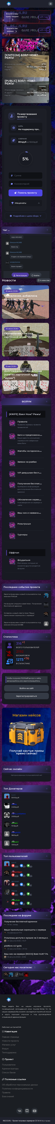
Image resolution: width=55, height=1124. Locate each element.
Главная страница (10, 1037)
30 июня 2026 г (12, 329)
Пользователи (8, 1065)
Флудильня (23, 560)
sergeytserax (15, 262)
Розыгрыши (24, 523)
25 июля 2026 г (12, 291)
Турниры (22, 534)
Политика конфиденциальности (17, 1088)
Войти (36, 276)
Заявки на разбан (27, 462)
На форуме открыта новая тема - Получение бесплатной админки (23, 605)
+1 (23, 642)
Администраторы (10, 1068)
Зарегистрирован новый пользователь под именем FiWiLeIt (22, 595)
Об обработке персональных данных (20, 1085)
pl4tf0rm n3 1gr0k (13, 946)
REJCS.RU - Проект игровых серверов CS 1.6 (21, 1121)
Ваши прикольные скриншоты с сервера (25, 930)
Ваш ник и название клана (32, 513)
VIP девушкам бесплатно (31, 472)
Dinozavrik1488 (16, 242)
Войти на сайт (26, 688)
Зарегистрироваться (26, 696)
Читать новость (12, 313)
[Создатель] (7, 233)
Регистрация (21, 276)
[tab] (25, 203)
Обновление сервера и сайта (33, 499)
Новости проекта (10, 1041)
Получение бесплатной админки (35, 483)
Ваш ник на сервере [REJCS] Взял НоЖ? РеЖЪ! (28, 954)
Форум (5, 1048)
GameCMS (17, 1027)
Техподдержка (9, 1052)
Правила (22, 421)
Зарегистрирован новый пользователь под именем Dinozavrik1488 (22, 623)
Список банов (8, 1072)
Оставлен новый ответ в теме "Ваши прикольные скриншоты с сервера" (19, 614)
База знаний (8, 1096)
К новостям (45, 280)
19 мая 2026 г (11, 366)
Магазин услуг (9, 1045)
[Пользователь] (7, 243)
